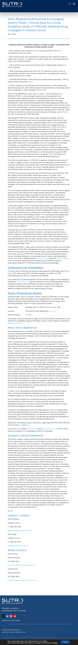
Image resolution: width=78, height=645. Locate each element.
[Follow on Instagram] (11, 616)
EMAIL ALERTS (28, 637)
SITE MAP (5, 637)
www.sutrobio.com (15, 323)
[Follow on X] (3, 616)
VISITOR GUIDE (50, 637)
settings (55, 643)
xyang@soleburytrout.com (18, 546)
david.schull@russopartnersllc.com (21, 565)
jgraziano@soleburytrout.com (20, 530)
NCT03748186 (62, 258)
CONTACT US (39, 637)
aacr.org (52, 311)
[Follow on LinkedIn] (7, 616)
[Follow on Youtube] (14, 616)
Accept (65, 642)
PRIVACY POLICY (16, 637)
